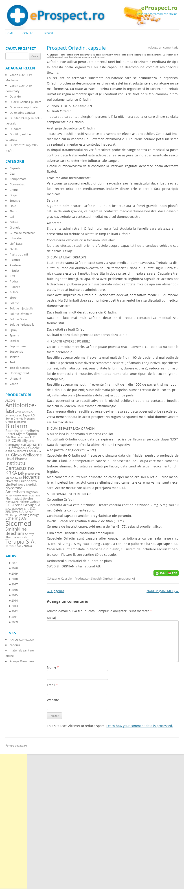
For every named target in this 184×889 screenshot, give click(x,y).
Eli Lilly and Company (19, 442)
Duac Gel (15, 96)
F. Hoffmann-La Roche (22, 448)
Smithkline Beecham (16, 531)
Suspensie (16, 351)
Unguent (15, 378)
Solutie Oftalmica (21, 314)
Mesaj (51, 618)
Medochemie (32, 473)
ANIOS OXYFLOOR (22, 640)
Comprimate (18, 179)
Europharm (31, 444)
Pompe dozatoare (16, 745)
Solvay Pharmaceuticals (19, 535)
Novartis (31, 477)
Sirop (13, 298)
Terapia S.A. (20, 541)
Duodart (15, 129)
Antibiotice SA (13, 415)
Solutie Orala (18, 319)
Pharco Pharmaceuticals (26, 495)
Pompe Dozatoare (22, 661)
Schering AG (15, 518)
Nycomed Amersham (15, 489)
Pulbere (15, 287)
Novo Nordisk (27, 485)
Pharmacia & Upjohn (19, 498)
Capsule (66, 578)
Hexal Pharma (16, 458)
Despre (49, 33)
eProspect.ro (159, 8)
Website (53, 700)
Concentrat (17, 184)
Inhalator (16, 238)
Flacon (14, 211)
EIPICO (10, 440)
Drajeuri (15, 195)
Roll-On (15, 292)
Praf (12, 276)
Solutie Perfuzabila (22, 324)
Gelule (14, 222)
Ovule (14, 249)
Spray (13, 330)
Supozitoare (18, 346)
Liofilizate (16, 244)
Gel (12, 217)
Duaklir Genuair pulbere (25, 102)
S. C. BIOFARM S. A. (17, 508)
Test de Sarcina (20, 368)
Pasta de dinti (19, 254)
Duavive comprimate (23, 107)
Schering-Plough (28, 515)
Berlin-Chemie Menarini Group (20, 420)
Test (12, 362)
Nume (53, 667)
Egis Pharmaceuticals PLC (20, 437)
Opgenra (55, 591)
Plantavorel (12, 501)
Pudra (14, 281)
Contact (28, 33)
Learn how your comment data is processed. (139, 726)
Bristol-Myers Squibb (21, 434)
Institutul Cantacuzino (19, 465)
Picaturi (15, 260)
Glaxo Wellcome (26, 455)
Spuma (14, 335)
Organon (32, 492)
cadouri (15, 645)
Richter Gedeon (30, 502)
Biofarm (16, 426)
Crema (14, 190)
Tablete (14, 357)
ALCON (10, 400)
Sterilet (14, 341)
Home (9, 33)
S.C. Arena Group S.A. (23, 504)
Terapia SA (13, 546)
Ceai (12, 173)
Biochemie (20, 421)
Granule (15, 227)
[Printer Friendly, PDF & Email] (166, 573)
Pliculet (14, 271)
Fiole (13, 206)
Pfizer (8, 495)
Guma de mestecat (22, 233)
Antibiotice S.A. (24, 411)
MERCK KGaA (13, 477)
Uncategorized (19, 373)
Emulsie (15, 200)
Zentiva (27, 546)
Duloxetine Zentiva (22, 113)
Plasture (15, 265)
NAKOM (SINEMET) (163, 591)
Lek (21, 473)
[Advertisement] (13, 821)
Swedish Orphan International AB (113, 578)
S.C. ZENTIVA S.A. (20, 510)
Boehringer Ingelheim (22, 430)
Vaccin (14, 384)
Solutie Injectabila (21, 308)
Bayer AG (28, 415)
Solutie (14, 303)
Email (52, 685)
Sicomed (18, 523)
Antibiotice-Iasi (20, 408)
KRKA (11, 472)
